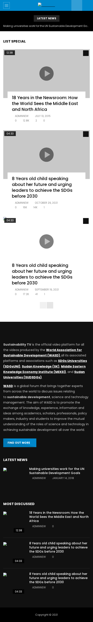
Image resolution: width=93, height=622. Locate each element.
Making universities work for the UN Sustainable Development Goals (46, 26)
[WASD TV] (46, 5)
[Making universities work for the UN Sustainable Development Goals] (14, 478)
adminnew (22, 116)
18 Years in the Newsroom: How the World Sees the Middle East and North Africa (45, 103)
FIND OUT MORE (19, 443)
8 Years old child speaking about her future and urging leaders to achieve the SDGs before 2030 (42, 187)
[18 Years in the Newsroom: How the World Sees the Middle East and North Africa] (14, 522)
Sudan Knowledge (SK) (40, 366)
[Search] (87, 5)
